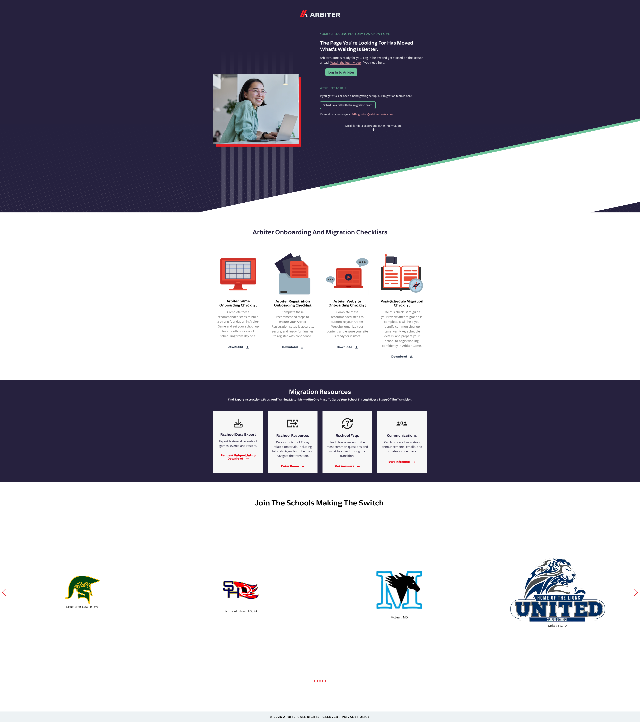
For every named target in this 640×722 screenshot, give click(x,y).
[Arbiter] (320, 13)
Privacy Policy (356, 717)
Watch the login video (345, 63)
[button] (4, 592)
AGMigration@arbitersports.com (372, 114)
